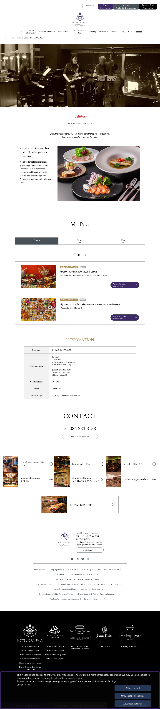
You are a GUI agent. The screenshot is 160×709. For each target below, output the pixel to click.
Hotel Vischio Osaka (55, 650)
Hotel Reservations (105, 6)
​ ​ (30, 668)
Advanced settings (132, 703)
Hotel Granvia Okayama (30, 658)
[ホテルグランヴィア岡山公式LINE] (82, 558)
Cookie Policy (23, 684)
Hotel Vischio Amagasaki (55, 654)
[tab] (36, 241)
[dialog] (80, 690)
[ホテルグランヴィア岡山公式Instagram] (77, 558)
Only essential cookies (133, 695)
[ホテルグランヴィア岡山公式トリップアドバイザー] (88, 558)
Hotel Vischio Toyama (55, 658)
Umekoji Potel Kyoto (130, 646)
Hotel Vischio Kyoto (55, 646)
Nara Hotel (105, 646)
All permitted (133, 688)
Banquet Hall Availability (148, 6)
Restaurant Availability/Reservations (126, 6)
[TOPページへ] (80, 19)
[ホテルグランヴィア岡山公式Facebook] (72, 558)
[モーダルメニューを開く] (139, 31)
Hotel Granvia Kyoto (30, 646)
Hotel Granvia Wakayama (30, 654)
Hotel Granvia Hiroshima (30, 663)
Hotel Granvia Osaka (30, 650)
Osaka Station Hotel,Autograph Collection (80, 647)
